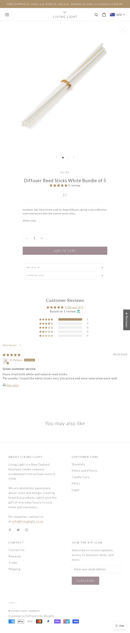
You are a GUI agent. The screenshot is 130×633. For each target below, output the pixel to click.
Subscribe (85, 580)
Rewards (14, 556)
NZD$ (11, 602)
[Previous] (56, 157)
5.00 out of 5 (74, 307)
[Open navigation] (7, 14)
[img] (12, 355)
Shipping (14, 569)
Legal (75, 490)
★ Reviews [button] (126, 320)
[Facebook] (9, 529)
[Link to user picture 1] (11, 391)
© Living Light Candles (24, 611)
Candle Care (80, 477)
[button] (59, 185)
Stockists (78, 464)
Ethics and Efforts (85, 470)
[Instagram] (26, 529)
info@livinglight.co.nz (27, 521)
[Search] (96, 14)
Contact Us (16, 550)
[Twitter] (18, 529)
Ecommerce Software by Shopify (31, 616)
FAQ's (76, 483)
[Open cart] (104, 14)
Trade (12, 562)
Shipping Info (35, 275)
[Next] (73, 157)
